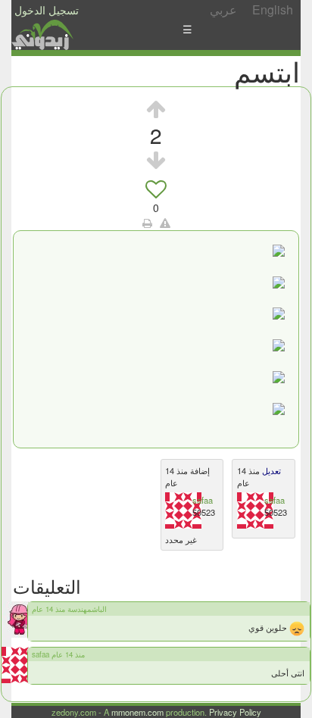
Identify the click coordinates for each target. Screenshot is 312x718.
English (272, 9)
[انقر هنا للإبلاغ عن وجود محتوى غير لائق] (165, 222)
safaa (202, 500)
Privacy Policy (235, 712)
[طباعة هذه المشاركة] (147, 222)
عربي (223, 9)
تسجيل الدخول (46, 9)
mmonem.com (137, 712)
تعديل (270, 470)
